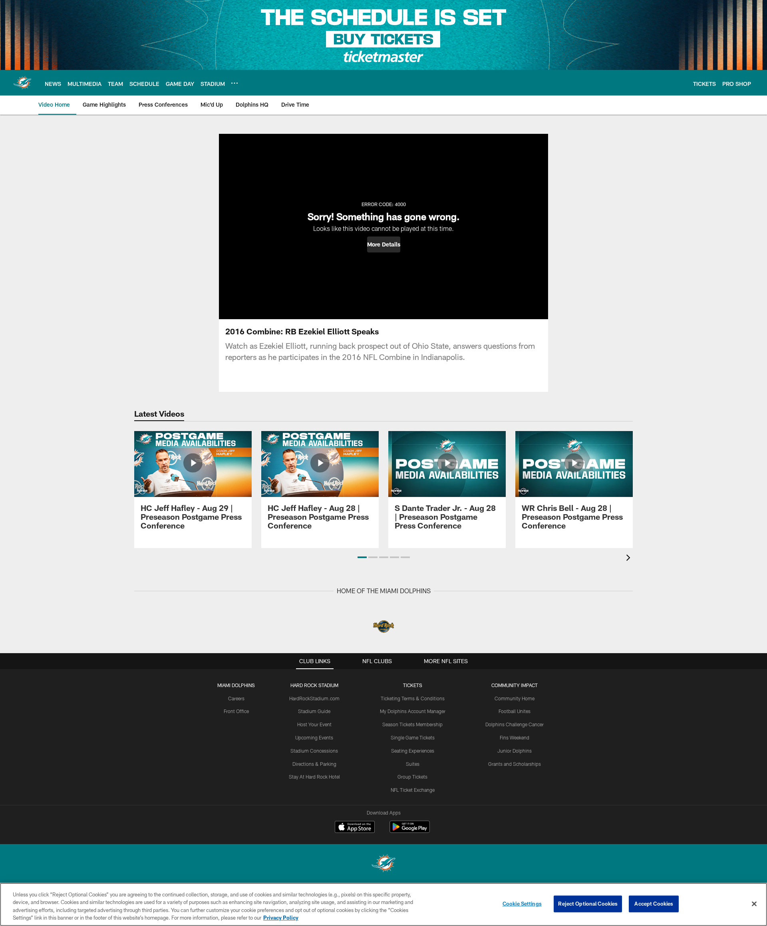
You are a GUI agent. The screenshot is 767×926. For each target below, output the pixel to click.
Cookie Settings (522, 903)
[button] (383, 244)
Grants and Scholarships (514, 764)
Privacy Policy (280, 917)
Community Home (515, 698)
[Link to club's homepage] (22, 82)
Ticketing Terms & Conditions (413, 698)
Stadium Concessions (314, 750)
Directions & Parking (314, 764)
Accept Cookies (653, 903)
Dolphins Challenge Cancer (514, 724)
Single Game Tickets (413, 737)
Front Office (236, 711)
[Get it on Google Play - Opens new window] (410, 831)
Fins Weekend (514, 737)
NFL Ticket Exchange (413, 790)
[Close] (754, 903)
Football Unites (515, 711)
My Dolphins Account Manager (412, 711)
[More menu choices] (234, 83)
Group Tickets (412, 776)
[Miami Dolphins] (383, 864)
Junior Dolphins (514, 750)
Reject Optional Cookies (588, 903)
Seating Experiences (412, 750)
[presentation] (629, 558)
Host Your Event (314, 724)
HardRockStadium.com (314, 698)
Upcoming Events (314, 737)
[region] (383, 904)
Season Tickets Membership (412, 724)
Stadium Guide (314, 711)
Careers (236, 698)
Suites (412, 764)
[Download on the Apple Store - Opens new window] (355, 828)
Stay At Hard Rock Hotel (314, 776)
